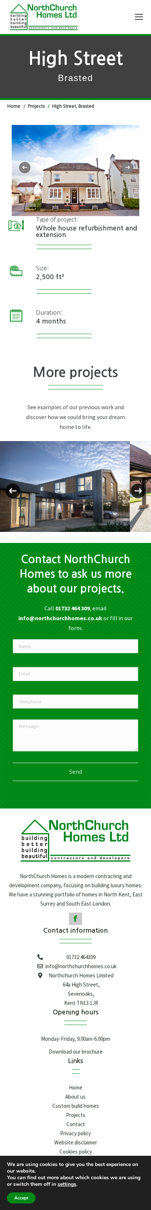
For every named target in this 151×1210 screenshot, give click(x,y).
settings (67, 1184)
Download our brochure (76, 1051)
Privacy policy (75, 1133)
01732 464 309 (72, 608)
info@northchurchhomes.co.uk (60, 618)
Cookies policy (75, 1151)
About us (75, 1096)
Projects (75, 1114)
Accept (21, 1198)
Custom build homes (75, 1105)
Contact (75, 1124)
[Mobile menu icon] (139, 17)
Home (75, 1087)
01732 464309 (81, 957)
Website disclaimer (75, 1142)
